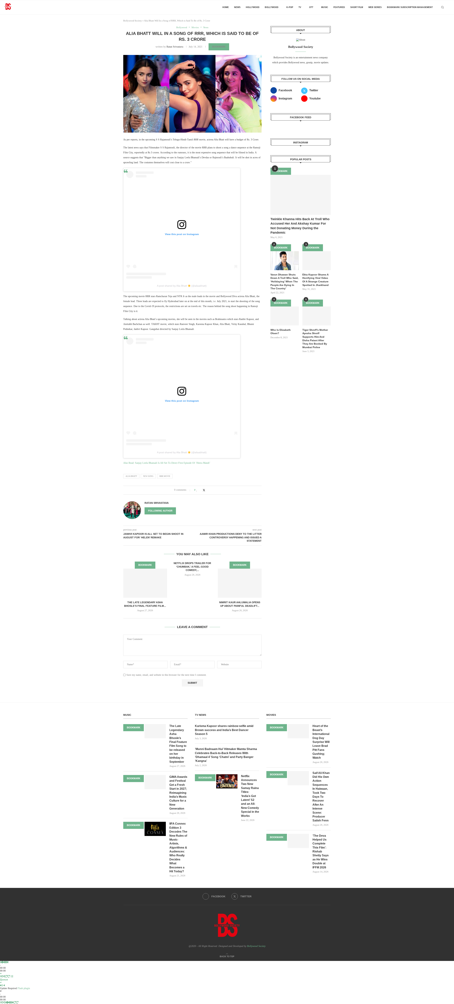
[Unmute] (4, 985)
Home (225, 7)
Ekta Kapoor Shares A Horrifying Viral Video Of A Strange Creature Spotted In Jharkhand (315, 279)
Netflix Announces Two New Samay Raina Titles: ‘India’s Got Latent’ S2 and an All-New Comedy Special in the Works (250, 796)
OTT (311, 7)
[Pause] (5, 962)
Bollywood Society (132, 20)
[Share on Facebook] (200, 490)
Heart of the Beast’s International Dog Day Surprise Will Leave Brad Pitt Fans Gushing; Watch (321, 741)
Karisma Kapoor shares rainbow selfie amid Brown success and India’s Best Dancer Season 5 (224, 729)
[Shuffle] (1, 976)
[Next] (7, 962)
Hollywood (252, 7)
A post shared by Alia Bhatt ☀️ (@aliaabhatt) (182, 285)
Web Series (375, 7)
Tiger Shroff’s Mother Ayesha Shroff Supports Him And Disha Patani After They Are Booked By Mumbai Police (315, 338)
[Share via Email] (211, 490)
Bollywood (271, 7)
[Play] (3, 962)
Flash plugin (24, 988)
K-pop (289, 7)
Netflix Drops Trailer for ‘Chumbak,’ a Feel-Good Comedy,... (192, 566)
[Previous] (1, 962)
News (237, 7)
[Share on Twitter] (204, 490)
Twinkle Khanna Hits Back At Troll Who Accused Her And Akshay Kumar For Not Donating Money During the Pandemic (300, 225)
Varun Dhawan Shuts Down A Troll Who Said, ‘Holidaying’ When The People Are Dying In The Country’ (284, 281)
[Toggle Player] (1, 973)
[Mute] (1, 985)
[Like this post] (196, 490)
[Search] (442, 7)
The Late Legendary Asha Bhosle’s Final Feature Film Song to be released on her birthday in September (178, 743)
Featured (339, 7)
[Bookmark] (448, 7)
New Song (148, 476)
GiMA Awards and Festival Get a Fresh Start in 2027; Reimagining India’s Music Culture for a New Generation (178, 792)
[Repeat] (6, 976)
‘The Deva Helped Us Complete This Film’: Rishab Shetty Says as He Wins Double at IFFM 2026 (320, 851)
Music (324, 7)
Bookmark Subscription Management (410, 7)
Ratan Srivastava (175, 46)
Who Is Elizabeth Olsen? (280, 331)
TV (299, 7)
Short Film (356, 7)
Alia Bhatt (131, 476)
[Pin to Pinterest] (208, 490)
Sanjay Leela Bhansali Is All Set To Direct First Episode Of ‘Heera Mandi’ (172, 463)
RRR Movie (164, 476)
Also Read (128, 463)
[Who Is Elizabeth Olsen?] (284, 315)
